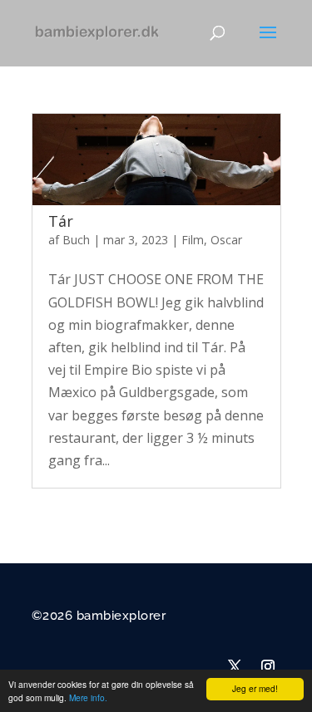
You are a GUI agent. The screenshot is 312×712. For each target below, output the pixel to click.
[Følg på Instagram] (268, 666)
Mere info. (88, 697)
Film (192, 240)
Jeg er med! (255, 688)
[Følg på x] (234, 666)
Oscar (226, 240)
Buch (76, 240)
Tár (60, 221)
